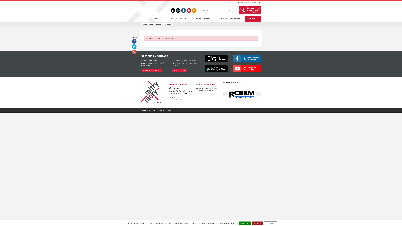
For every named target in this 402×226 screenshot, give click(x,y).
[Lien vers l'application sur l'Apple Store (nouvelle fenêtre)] (173, 10)
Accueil (144, 24)
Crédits (169, 110)
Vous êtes (254, 19)
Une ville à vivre (178, 19)
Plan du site (146, 110)
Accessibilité (256, 2)
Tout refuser (258, 223)
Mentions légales (159, 110)
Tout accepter (244, 223)
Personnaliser (270, 223)
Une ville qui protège (231, 19)
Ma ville (158, 19)
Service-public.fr (155, 24)
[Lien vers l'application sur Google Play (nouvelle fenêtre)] (178, 10)
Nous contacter (244, 2)
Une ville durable (203, 19)
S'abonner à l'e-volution (151, 70)
